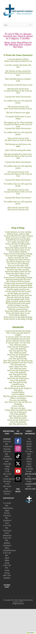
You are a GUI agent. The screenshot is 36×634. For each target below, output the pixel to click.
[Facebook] (18, 441)
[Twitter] (18, 463)
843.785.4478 (30, 474)
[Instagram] (18, 448)
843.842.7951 (30, 479)
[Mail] (18, 478)
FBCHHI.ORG (30, 489)
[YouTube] (18, 471)
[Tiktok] (18, 456)
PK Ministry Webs (18, 602)
